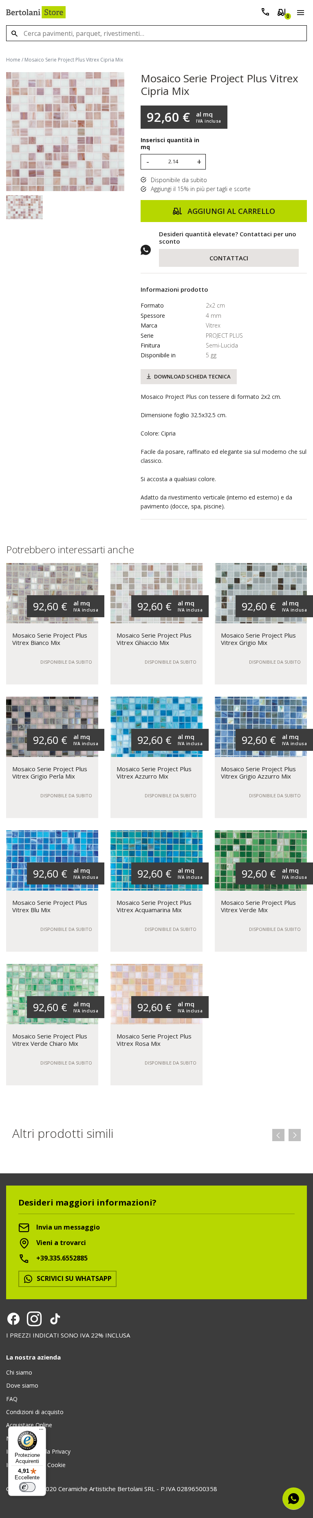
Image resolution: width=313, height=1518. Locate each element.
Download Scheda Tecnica (192, 376)
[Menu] (299, 14)
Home (13, 59)
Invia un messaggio (67, 1227)
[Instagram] (34, 1318)
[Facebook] (13, 1318)
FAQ (12, 1399)
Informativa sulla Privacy (38, 1451)
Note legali (20, 1438)
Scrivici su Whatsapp (73, 1278)
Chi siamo (19, 1372)
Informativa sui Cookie (36, 1465)
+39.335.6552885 (61, 1258)
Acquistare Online (29, 1425)
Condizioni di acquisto (35, 1412)
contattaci (228, 258)
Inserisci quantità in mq (170, 144)
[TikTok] (55, 1318)
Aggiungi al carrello (230, 211)
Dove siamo (22, 1385)
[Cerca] (14, 33)
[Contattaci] (265, 13)
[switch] (27, 1487)
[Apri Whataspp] (293, 1498)
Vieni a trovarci (60, 1242)
